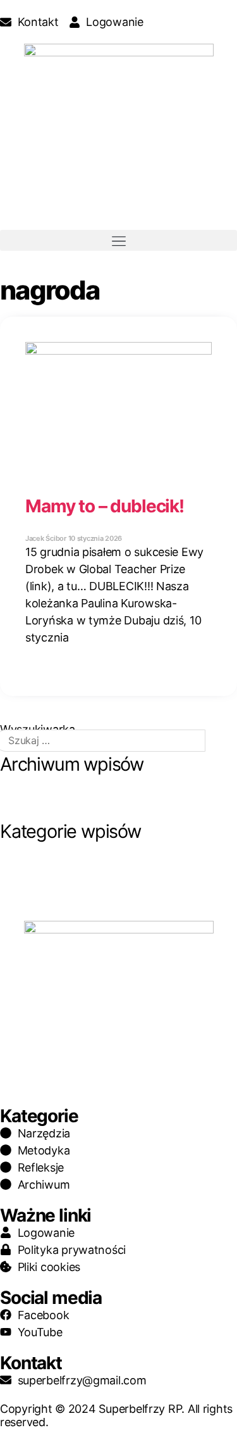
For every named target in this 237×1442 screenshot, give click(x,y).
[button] (118, 240)
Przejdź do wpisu (82, 664)
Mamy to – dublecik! (104, 506)
